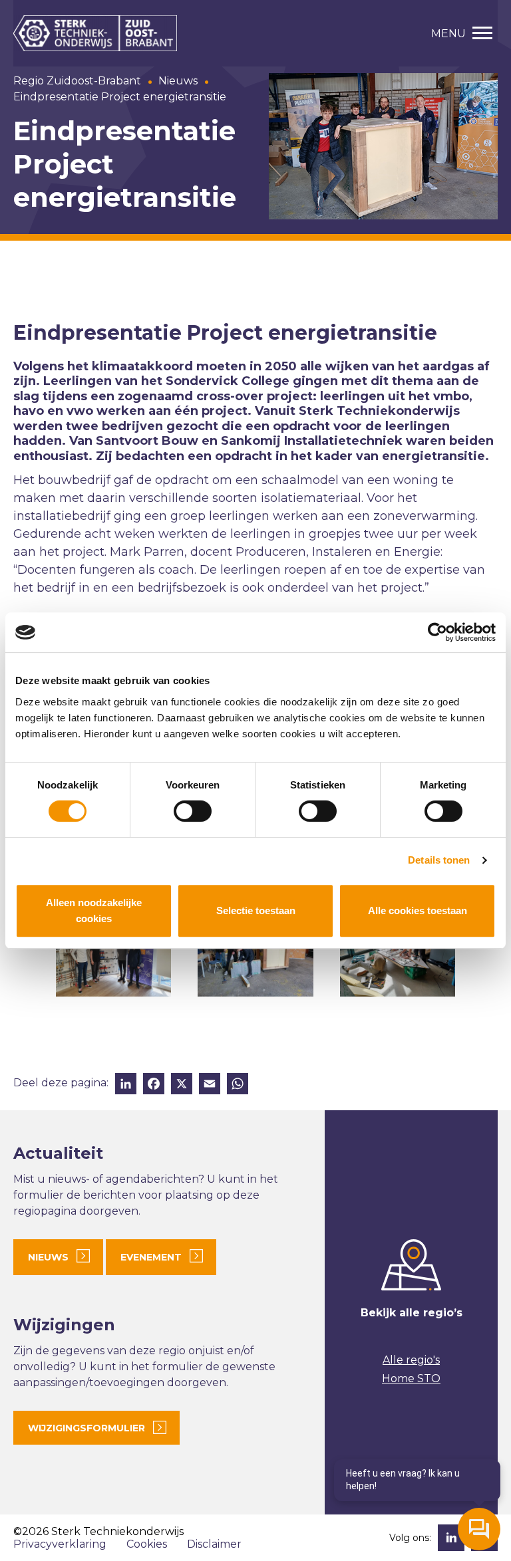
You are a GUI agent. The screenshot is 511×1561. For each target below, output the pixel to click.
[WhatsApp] (237, 1085)
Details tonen (439, 860)
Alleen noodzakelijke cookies (94, 910)
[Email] (209, 1085)
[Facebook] (153, 1085)
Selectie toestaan (255, 910)
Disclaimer (214, 1544)
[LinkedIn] (125, 1085)
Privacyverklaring (59, 1544)
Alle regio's (411, 1360)
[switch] (193, 811)
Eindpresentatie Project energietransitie (119, 96)
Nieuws (178, 80)
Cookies (146, 1544)
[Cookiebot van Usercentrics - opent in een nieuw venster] (437, 632)
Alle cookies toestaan (417, 910)
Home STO (411, 1378)
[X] (181, 1085)
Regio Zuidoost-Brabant (77, 80)
